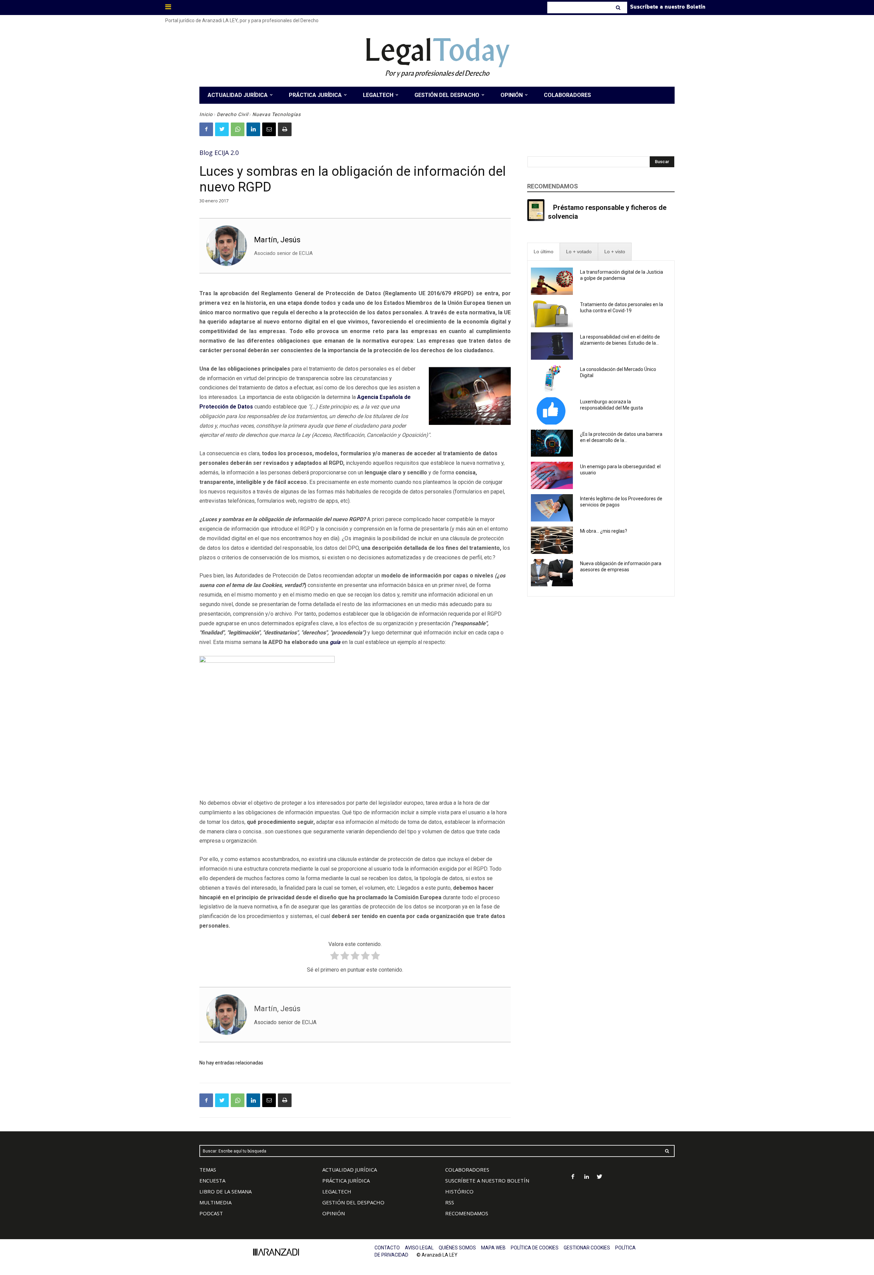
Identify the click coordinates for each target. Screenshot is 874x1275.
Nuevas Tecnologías (276, 114)
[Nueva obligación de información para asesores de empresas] (552, 572)
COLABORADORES (467, 1169)
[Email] (269, 129)
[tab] (543, 252)
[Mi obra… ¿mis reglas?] (552, 540)
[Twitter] (222, 129)
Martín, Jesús (277, 239)
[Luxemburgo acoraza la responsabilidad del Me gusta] (552, 411)
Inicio (206, 114)
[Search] (619, 7)
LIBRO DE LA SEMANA (225, 1191)
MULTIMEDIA (215, 1202)
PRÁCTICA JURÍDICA (346, 1180)
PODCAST (211, 1213)
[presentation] (543, 252)
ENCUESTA (212, 1180)
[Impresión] (285, 129)
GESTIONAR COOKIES (587, 1247)
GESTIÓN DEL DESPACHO (353, 1202)
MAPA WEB (493, 1247)
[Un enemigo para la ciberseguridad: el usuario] (552, 475)
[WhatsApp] (237, 129)
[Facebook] (206, 129)
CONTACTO (387, 1247)
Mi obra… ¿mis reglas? (603, 531)
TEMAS (207, 1169)
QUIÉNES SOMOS (457, 1247)
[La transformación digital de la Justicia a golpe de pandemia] (552, 281)
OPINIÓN (333, 1213)
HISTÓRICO (459, 1191)
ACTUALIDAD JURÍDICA (349, 1169)
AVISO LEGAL (419, 1247)
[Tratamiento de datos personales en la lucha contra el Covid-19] (552, 313)
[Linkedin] (253, 129)
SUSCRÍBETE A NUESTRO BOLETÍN (487, 1180)
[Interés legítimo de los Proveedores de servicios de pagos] (552, 507)
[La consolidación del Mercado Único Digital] (552, 378)
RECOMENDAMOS (466, 1213)
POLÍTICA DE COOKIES (535, 1247)
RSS (449, 1202)
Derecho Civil (232, 114)
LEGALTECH (336, 1191)
